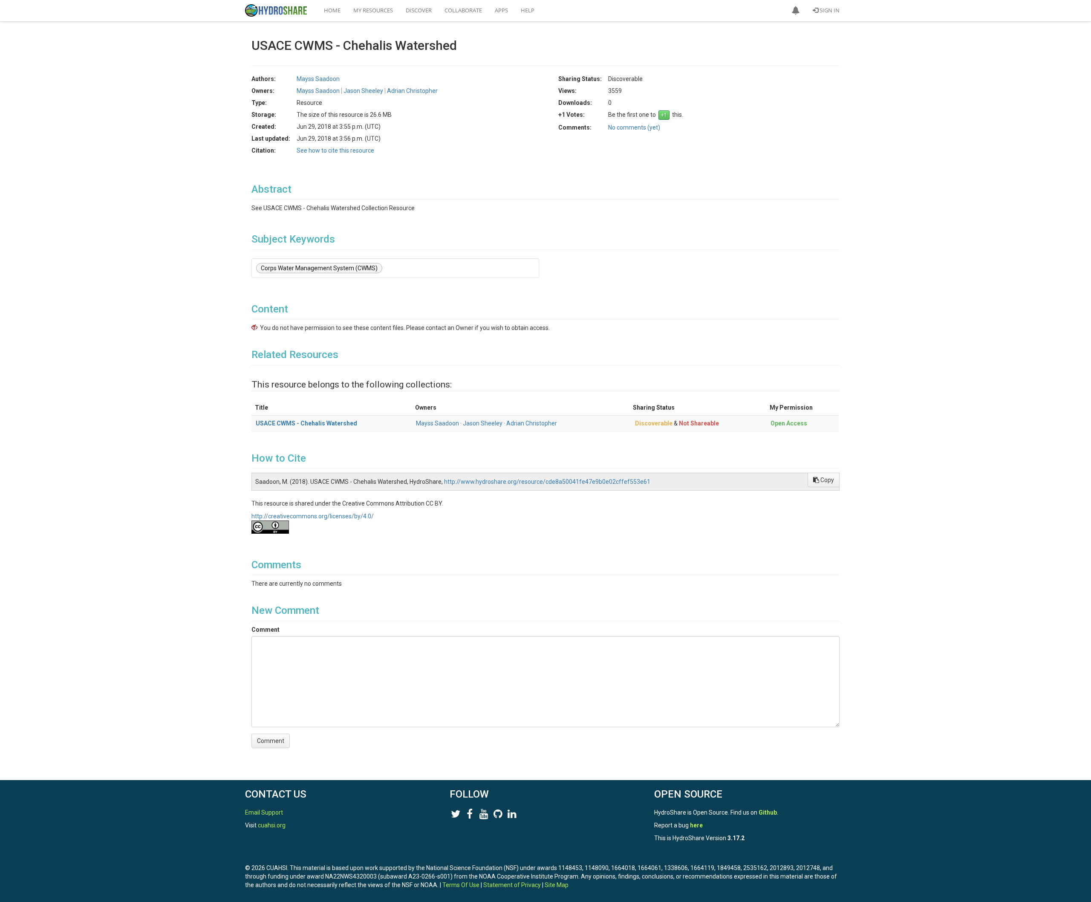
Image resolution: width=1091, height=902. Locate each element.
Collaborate (463, 10)
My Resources (373, 10)
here (696, 825)
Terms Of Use (460, 885)
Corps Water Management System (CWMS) (319, 268)
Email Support (264, 812)
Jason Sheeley (482, 423)
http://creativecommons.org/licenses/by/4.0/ (312, 516)
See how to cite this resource (335, 150)
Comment (265, 629)
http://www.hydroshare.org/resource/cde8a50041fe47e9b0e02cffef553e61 (547, 481)
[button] (795, 10)
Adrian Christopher (531, 423)
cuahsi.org (272, 825)
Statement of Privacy (512, 885)
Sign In (829, 10)
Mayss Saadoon (437, 423)
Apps (501, 10)
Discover (419, 10)
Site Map (557, 885)
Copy (826, 480)
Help (527, 10)
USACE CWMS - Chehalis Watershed (306, 423)
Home (332, 10)
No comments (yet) (634, 127)
